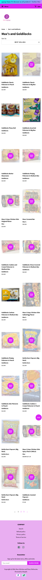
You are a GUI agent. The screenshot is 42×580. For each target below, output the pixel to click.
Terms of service (21, 537)
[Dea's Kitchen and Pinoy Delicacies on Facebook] (19, 548)
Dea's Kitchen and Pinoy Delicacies (27, 569)
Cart (38, 7)
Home (3, 29)
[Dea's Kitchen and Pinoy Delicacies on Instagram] (23, 548)
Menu (6, 6)
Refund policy (21, 532)
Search (21, 529)
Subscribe (34, 563)
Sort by (4, 38)
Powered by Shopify (21, 572)
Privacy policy (21, 534)
